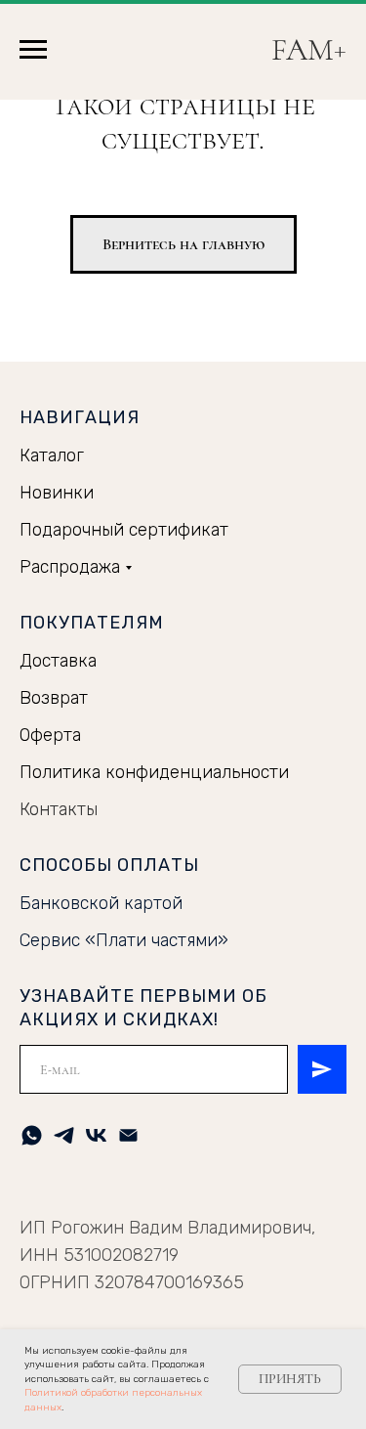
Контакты (59, 809)
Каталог (52, 455)
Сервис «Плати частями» (124, 940)
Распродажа (70, 567)
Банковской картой (101, 903)
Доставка (58, 660)
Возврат (54, 698)
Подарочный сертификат (124, 530)
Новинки (57, 492)
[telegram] (64, 1135)
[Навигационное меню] (33, 50)
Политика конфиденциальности (154, 772)
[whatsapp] (32, 1135)
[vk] (96, 1135)
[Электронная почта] (128, 1135)
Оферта (50, 735)
